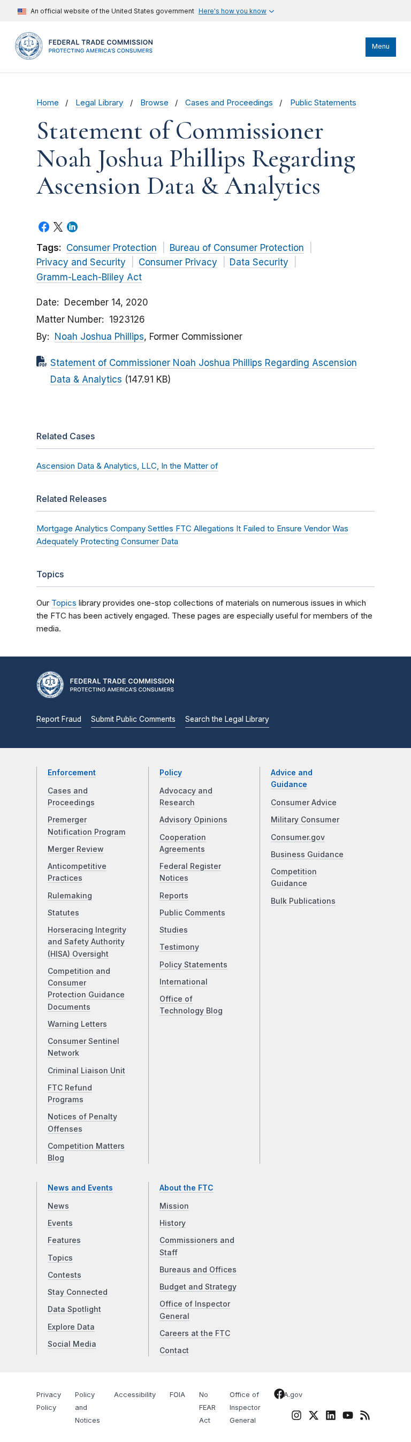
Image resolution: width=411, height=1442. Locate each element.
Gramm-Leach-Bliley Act (89, 277)
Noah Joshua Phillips (99, 336)
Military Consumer (305, 819)
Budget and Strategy (198, 1287)
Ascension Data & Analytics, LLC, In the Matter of (127, 466)
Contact (174, 1350)
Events (60, 1223)
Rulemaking (70, 895)
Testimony (179, 947)
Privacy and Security (81, 262)
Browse (154, 103)
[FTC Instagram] (296, 1417)
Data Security (259, 262)
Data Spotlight (74, 1309)
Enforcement (72, 772)
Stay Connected (78, 1292)
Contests (64, 1275)
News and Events (80, 1188)
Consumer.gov (298, 837)
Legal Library (99, 103)
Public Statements (323, 103)
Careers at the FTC (194, 1333)
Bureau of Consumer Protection (237, 247)
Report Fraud (58, 719)
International (183, 982)
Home (47, 103)
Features (64, 1240)
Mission (174, 1206)
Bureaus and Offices (198, 1269)
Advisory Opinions (193, 819)
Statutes (63, 913)
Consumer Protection (111, 247)
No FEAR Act (207, 1407)
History (172, 1223)
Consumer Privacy (178, 262)
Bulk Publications (303, 901)
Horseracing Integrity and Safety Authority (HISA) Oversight (87, 942)
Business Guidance (307, 854)
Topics (64, 603)
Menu (381, 46)
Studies (173, 930)
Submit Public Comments (133, 719)
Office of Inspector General (245, 1407)
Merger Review (76, 849)
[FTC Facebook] (279, 1396)
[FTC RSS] (365, 1417)
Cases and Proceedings (229, 103)
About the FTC (186, 1188)
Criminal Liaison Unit (86, 1070)
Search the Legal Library (227, 719)
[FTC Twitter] (313, 1415)
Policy (170, 772)
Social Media (72, 1344)
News (58, 1206)
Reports (173, 895)
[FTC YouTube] (347, 1417)
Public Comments (192, 913)
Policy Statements (193, 964)
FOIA (177, 1395)
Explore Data (71, 1327)
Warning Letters (77, 1024)
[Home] (87, 57)
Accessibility (135, 1395)
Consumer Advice (304, 802)
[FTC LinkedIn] (330, 1417)
